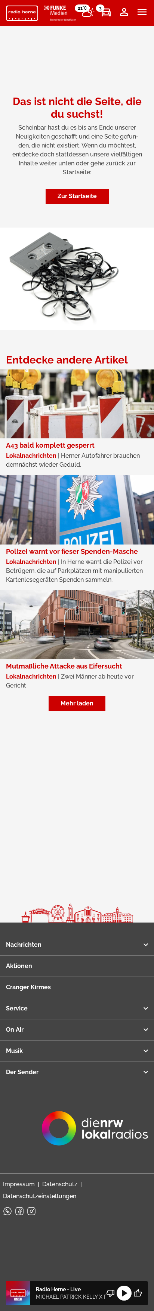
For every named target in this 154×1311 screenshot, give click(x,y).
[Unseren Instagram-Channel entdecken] (31, 1211)
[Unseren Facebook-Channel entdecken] (19, 1211)
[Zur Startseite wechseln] (22, 13)
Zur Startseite (77, 196)
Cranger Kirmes (28, 987)
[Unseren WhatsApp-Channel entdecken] (7, 1211)
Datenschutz (59, 1184)
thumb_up (137, 1293)
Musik (14, 1050)
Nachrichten (23, 944)
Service (17, 1008)
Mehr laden (77, 703)
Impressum (19, 1184)
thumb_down (110, 1293)
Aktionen (19, 965)
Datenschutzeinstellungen (39, 1196)
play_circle (124, 1293)
